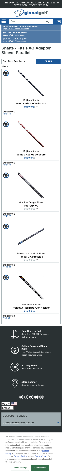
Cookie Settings (20, 468)
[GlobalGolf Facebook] (26, 397)
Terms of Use (40, 456)
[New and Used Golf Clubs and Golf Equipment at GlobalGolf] (31, 15)
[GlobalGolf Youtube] (36, 397)
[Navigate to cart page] (57, 21)
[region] (31, 452)
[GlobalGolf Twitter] (31, 397)
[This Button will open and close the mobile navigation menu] (3, 21)
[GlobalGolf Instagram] (41, 397)
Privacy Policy (20, 456)
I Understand (40, 468)
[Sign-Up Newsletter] (21, 397)
